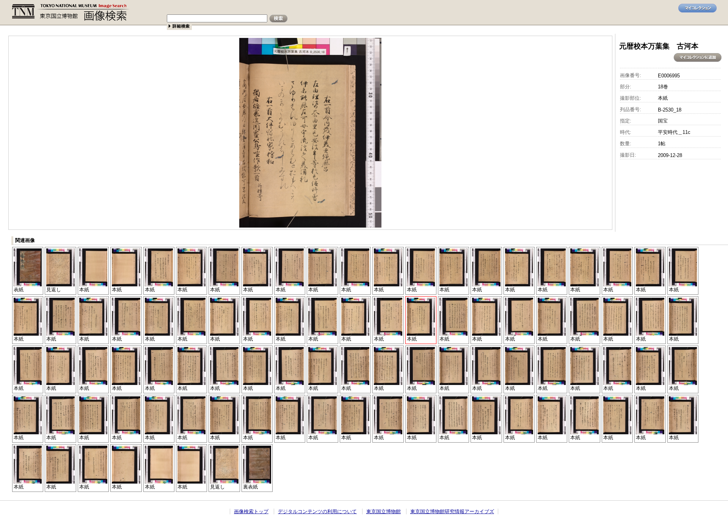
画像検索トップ (251, 511)
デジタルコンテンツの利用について (317, 511)
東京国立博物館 (383, 511)
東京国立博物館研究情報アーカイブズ (452, 511)
